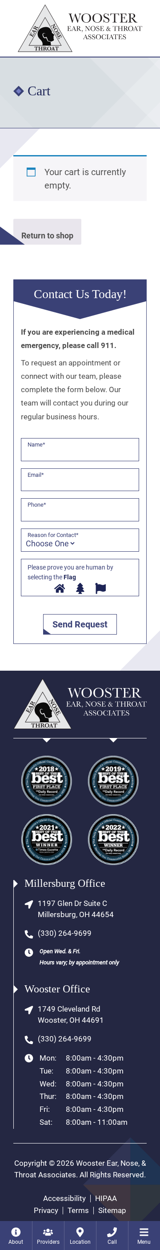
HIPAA (106, 1198)
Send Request (80, 624)
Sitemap (112, 1210)
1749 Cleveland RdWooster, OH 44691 (71, 1014)
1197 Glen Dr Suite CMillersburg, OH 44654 (76, 909)
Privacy (46, 1210)
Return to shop (47, 235)
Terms (78, 1210)
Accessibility (64, 1198)
